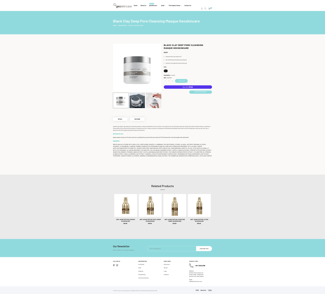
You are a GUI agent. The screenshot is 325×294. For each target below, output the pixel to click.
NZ (156, 290)
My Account (167, 264)
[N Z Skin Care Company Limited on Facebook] (114, 265)
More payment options (201, 91)
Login (165, 271)
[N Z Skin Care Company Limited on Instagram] (117, 265)
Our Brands (141, 264)
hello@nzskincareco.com (195, 281)
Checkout (166, 274)
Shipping (140, 271)
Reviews (137, 119)
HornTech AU (151, 290)
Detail (120, 119)
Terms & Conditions (143, 278)
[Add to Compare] (194, 80)
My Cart (166, 267)
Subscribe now (204, 248)
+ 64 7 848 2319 (200, 266)
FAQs (139, 267)
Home (114, 25)
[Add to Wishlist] (190, 80)
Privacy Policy (141, 274)
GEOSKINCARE (122, 25)
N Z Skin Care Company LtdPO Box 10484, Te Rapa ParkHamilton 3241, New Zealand (196, 274)
